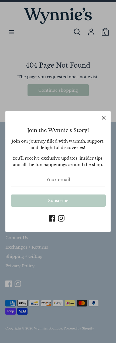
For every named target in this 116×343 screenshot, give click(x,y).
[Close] (104, 118)
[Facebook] (52, 217)
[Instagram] (61, 217)
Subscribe (58, 200)
